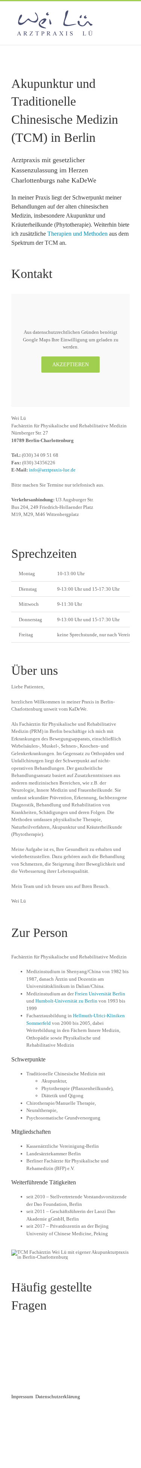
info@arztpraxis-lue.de (52, 470)
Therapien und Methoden (77, 233)
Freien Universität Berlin (100, 994)
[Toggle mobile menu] (127, 13)
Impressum (22, 1396)
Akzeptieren (70, 364)
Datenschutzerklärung (57, 1396)
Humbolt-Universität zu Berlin (66, 1001)
